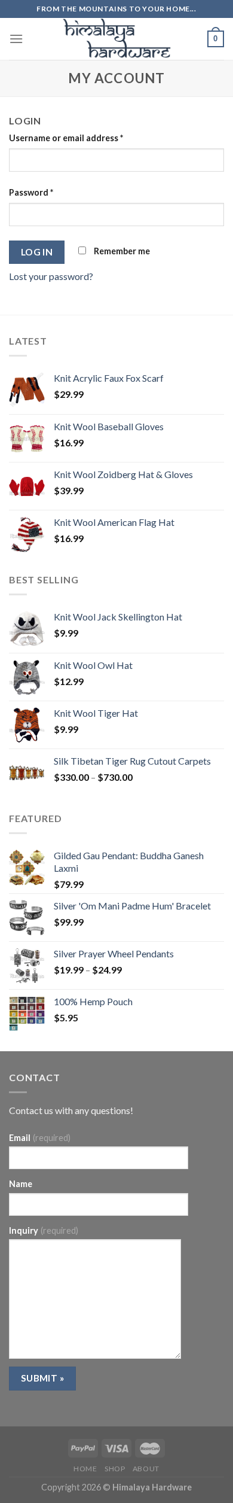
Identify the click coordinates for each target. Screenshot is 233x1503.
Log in (37, 252)
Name (20, 1184)
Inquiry (43, 1230)
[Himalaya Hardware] (116, 39)
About (146, 1468)
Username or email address (66, 138)
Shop (115, 1468)
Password (31, 192)
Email (39, 1138)
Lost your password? (51, 276)
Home (85, 1468)
